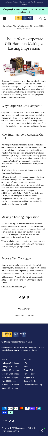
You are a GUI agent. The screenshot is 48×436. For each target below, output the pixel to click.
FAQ (25, 363)
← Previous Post (18, 316)
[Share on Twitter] (24, 298)
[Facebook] (3, 421)
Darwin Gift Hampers (9, 388)
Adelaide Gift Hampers (10, 377)
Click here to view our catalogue (13, 287)
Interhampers (21, 428)
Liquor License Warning (33, 385)
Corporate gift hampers (10, 112)
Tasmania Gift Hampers (10, 385)
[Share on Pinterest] (28, 298)
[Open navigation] (6, 18)
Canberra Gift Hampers (10, 374)
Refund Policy (29, 374)
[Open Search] (41, 18)
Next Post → (31, 316)
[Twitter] (9, 421)
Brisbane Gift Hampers (10, 370)
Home (5, 26)
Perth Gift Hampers (8, 381)
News (10, 26)
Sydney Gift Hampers (9, 367)
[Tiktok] (13, 421)
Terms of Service (30, 381)
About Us (27, 359)
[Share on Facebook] (20, 298)
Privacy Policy (29, 370)
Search (4, 359)
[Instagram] (6, 421)
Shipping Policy (29, 377)
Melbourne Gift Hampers (10, 363)
